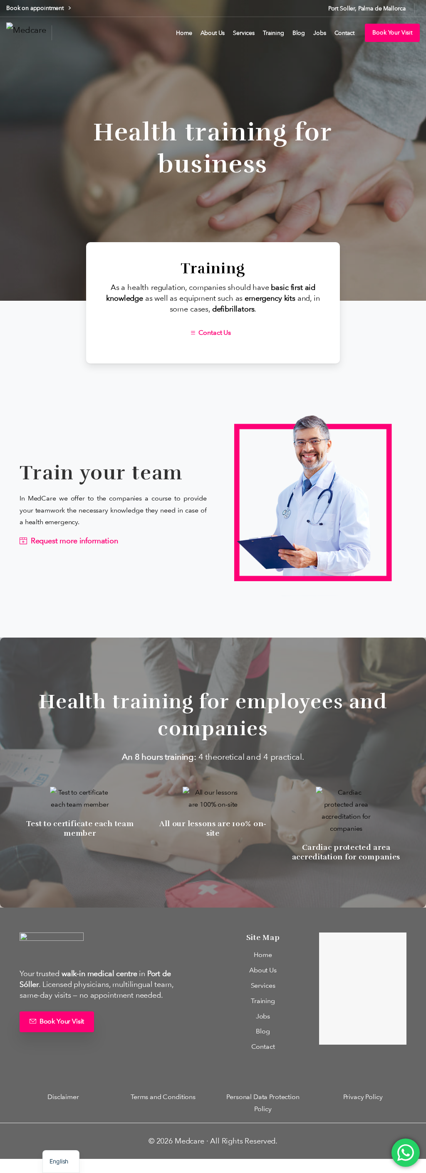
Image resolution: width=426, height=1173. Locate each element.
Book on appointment (35, 8)
